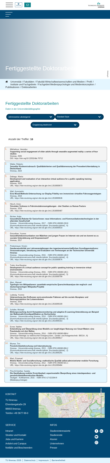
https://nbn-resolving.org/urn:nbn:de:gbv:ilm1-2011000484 (38, 365)
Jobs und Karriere (14, 439)
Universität (15, 82)
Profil (89, 82)
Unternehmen (57, 443)
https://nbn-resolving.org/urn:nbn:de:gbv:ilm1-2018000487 (38, 211)
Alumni (53, 439)
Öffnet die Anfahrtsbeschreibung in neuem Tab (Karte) (66, 394)
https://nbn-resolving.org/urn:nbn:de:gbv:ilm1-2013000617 (38, 338)
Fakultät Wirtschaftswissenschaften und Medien (60, 82)
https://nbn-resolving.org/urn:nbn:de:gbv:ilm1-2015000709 (38, 276)
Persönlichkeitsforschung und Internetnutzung (30, 346)
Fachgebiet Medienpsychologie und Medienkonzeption (66, 84)
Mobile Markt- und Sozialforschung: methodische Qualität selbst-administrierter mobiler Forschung (54, 361)
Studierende (56, 435)
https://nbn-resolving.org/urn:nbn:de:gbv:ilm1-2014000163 (38, 321)
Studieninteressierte (60, 431)
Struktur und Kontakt (15, 435)
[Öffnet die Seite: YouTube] (97, 437)
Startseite (6, 81)
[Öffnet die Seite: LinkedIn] (102, 431)
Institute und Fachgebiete (23, 84)
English (18, 5)
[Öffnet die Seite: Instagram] (97, 442)
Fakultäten (28, 82)
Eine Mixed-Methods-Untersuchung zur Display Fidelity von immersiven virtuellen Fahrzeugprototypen (55, 194)
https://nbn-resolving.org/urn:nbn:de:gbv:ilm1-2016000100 (38, 304)
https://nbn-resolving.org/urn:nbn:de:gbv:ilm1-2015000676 (38, 259)
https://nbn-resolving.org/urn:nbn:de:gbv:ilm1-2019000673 (38, 186)
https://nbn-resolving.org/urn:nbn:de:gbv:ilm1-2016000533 (38, 228)
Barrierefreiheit (58, 460)
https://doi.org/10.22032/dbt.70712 (28, 158)
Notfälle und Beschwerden (18, 447)
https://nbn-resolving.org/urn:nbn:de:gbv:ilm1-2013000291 (38, 353)
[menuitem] (22, 431)
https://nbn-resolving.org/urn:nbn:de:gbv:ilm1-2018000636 (38, 198)
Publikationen (12, 87)
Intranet (9, 431)
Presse (53, 447)
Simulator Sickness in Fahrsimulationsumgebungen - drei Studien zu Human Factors (48, 206)
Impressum (44, 460)
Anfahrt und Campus (15, 443)
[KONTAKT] (27, 5)
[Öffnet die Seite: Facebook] (97, 431)
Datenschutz (30, 460)
